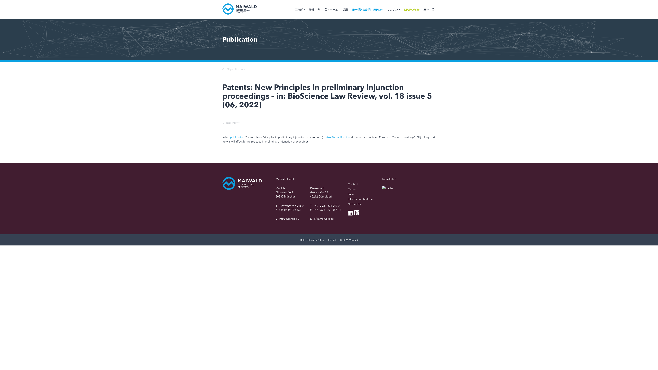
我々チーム (331, 9)
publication (237, 137)
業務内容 (314, 9)
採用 (345, 9)
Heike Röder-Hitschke (337, 137)
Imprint (332, 240)
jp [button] (425, 9)
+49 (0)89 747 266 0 (291, 205)
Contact (353, 184)
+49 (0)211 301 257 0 (326, 205)
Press (351, 194)
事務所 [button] (299, 9)
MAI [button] (411, 9)
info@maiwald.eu (289, 218)
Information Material (360, 199)
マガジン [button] (392, 9)
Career (352, 189)
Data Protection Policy (312, 240)
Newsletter (354, 204)
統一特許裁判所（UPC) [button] (366, 9)
